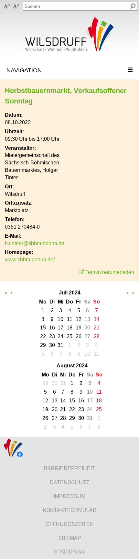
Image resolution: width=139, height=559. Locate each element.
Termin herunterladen (109, 272)
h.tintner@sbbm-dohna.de (34, 243)
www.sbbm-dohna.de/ (30, 259)
